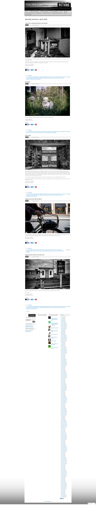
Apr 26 (27, 256)
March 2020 (62, 395)
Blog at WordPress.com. (48, 501)
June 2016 (62, 441)
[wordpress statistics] (62, 498)
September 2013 (63, 475)
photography (62, 131)
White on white (28, 14)
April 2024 (62, 345)
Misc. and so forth (27, 331)
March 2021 (62, 383)
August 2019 (63, 402)
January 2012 (63, 496)
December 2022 (63, 361)
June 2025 (62, 331)
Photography (30, 75)
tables (55, 340)
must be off (56, 327)
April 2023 (62, 357)
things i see (43, 132)
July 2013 (62, 477)
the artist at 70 (55, 334)
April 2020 (62, 394)
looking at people (44, 11)
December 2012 (63, 484)
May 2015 (62, 455)
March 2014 (62, 469)
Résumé (65, 11)
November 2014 (63, 461)
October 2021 (63, 376)
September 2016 (63, 438)
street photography (45, 250)
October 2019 (63, 400)
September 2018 (63, 414)
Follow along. (32, 315)
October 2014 (63, 462)
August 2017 (63, 427)
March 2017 (62, 432)
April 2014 (62, 468)
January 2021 (63, 385)
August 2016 (63, 439)
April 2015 (62, 456)
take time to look (39, 132)
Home (26, 11)
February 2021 (63, 384)
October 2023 (63, 351)
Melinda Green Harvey (35, 83)
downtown (37, 249)
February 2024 (63, 347)
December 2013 (63, 472)
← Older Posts (27, 311)
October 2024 (63, 339)
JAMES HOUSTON (54, 318)
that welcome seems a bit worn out (34, 254)
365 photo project (30, 76)
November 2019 (63, 399)
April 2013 (62, 480)
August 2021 (63, 378)
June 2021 (62, 380)
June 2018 (62, 417)
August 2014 (63, 464)
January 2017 (63, 434)
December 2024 (63, 337)
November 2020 (63, 387)
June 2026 (62, 318)
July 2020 (62, 391)
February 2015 (63, 458)
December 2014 (63, 460)
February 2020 (63, 396)
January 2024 (63, 348)
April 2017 (62, 431)
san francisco (40, 250)
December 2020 (63, 386)
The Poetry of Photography (29, 330)
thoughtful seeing (48, 132)
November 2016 (63, 436)
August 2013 (63, 476)
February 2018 (63, 421)
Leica (53, 76)
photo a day (58, 131)
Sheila (52, 330)
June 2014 (62, 466)
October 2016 (63, 437)
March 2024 (62, 346)
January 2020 (63, 397)
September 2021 (63, 377)
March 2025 (62, 334)
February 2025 (63, 335)
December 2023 (63, 349)
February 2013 (63, 482)
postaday (27, 132)
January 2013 (63, 483)
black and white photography (44, 76)
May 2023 (62, 356)
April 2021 (62, 382)
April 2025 (62, 333)
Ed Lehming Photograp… (54, 323)
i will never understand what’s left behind (36, 23)
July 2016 (62, 440)
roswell (55, 307)
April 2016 (62, 443)
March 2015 (62, 457)
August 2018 (63, 415)
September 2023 (63, 352)
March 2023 (62, 358)
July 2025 (62, 330)
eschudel (52, 327)
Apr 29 (27, 83)
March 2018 (62, 420)
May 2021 (62, 381)
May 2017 (62, 430)
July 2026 (62, 317)
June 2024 (62, 343)
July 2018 (62, 416)
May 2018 (62, 418)
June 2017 (62, 429)
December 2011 (63, 497)
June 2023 (62, 355)
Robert (52, 340)
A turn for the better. (34, 11)
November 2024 (63, 338)
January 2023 (63, 360)
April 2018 (62, 419)
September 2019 (63, 401)
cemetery (34, 131)
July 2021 (62, 379)
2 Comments (68, 249)
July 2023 (62, 354)
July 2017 (62, 428)
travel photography (53, 132)
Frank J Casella (53, 343)
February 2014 (63, 470)
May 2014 (62, 467)
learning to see (50, 76)
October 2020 (63, 388)
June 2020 (62, 392)
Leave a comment (67, 131)
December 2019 (63, 398)
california (34, 249)
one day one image (53, 131)
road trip (35, 132)
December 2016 (63, 435)
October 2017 (63, 425)
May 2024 (62, 344)
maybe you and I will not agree (33, 199)
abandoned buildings (36, 76)
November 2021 (63, 375)
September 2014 (63, 463)
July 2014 (62, 465)
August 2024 (63, 341)
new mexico (28, 307)
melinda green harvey (58, 76)
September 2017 (63, 426)
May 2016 (62, 442)
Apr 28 (27, 137)
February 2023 (63, 359)
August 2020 (63, 390)
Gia (51, 334)
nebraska (49, 131)
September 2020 (63, 389)
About (61, 11)
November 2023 (63, 350)
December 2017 (63, 423)
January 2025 (63, 336)
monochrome (63, 76)
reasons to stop (31, 132)
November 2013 (63, 473)
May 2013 (62, 479)
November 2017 (63, 424)
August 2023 (63, 353)
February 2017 (63, 433)
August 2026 (63, 316)
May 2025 (62, 332)
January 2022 (63, 373)
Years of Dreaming (54, 11)
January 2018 (63, 422)
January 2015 (63, 459)
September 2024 (63, 340)
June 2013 (62, 478)
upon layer (28, 135)
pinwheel (27, 82)
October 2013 (63, 474)
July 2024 (62, 342)
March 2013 (62, 481)
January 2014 (63, 471)
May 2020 (62, 393)
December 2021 (63, 374)
